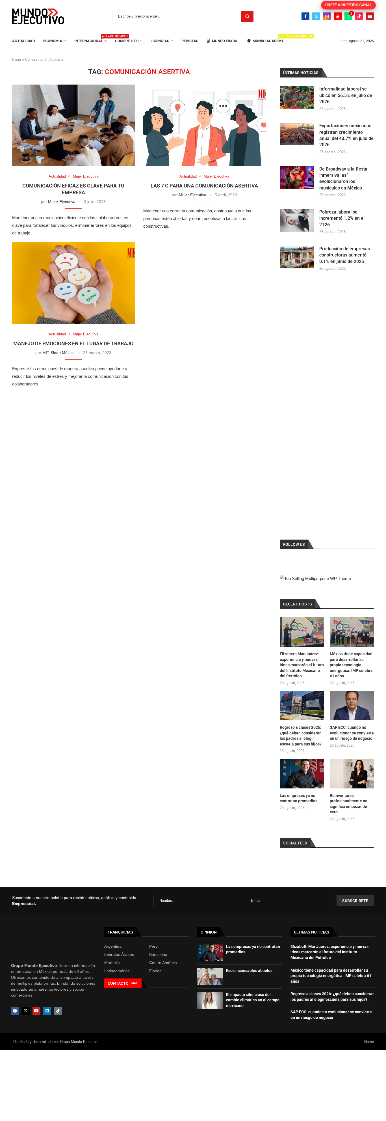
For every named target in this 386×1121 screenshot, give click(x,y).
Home (369, 1042)
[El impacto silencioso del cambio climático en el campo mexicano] (210, 1000)
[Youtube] (338, 16)
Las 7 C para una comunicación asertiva (204, 186)
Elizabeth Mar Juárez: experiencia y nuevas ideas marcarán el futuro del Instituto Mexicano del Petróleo (302, 665)
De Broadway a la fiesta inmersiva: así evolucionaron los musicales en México (343, 178)
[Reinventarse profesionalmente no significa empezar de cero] (352, 773)
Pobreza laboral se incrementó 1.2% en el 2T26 (342, 218)
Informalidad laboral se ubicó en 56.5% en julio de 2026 (345, 95)
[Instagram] (327, 16)
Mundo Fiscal (224, 41)
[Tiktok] (359, 16)
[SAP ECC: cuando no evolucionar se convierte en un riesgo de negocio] (352, 705)
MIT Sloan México (58, 352)
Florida (155, 971)
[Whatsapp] (348, 16)
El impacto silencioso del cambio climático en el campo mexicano (252, 1000)
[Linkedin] (47, 1011)
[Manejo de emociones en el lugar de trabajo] (73, 283)
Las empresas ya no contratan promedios (298, 798)
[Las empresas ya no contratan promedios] (302, 773)
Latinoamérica (117, 971)
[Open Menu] (370, 16)
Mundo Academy (268, 39)
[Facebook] (305, 16)
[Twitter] (316, 16)
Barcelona (158, 954)
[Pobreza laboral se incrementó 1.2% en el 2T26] (297, 220)
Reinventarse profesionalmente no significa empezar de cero (348, 803)
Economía (52, 41)
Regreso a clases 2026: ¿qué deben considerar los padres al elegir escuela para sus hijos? (301, 735)
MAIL (134, 983)
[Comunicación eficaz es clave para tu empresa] (73, 125)
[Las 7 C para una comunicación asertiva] (204, 125)
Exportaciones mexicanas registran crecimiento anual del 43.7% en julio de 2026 (346, 135)
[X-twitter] (26, 1011)
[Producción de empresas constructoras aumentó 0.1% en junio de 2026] (297, 257)
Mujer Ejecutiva (61, 201)
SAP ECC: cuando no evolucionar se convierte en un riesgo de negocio (352, 733)
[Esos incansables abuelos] (210, 976)
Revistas (189, 41)
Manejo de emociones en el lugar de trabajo (73, 343)
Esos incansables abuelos (249, 970)
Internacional (90, 39)
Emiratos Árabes (119, 954)
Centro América (163, 963)
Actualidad (23, 41)
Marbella (112, 963)
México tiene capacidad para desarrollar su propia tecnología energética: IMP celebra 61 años (351, 665)
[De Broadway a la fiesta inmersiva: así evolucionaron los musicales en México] (297, 177)
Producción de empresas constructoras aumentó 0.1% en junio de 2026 (344, 255)
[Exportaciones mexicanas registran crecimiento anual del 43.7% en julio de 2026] (297, 134)
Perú (153, 946)
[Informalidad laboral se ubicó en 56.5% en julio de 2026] (297, 97)
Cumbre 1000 (126, 41)
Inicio (16, 59)
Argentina (113, 946)
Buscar (247, 16)
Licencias (160, 41)
